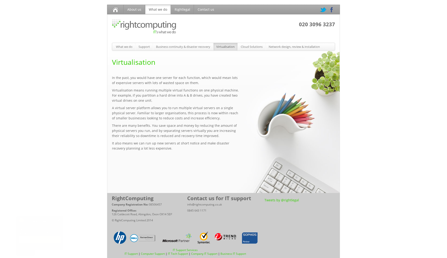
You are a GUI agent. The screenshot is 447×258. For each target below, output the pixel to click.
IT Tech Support (178, 254)
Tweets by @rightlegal (281, 200)
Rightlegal (182, 9)
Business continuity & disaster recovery (183, 47)
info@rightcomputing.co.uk (204, 204)
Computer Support (153, 254)
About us (134, 9)
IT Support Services (185, 250)
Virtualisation (225, 47)
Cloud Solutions (252, 47)
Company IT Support (204, 254)
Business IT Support (233, 254)
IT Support (131, 254)
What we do (158, 9)
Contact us (206, 9)
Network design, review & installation (294, 47)
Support (144, 47)
